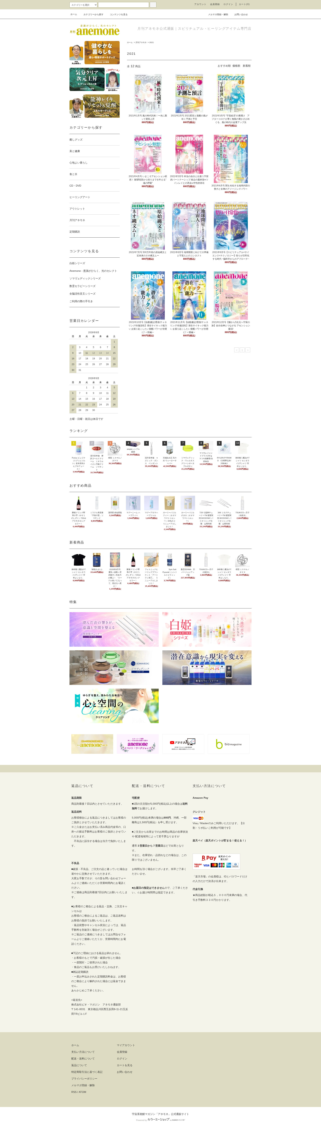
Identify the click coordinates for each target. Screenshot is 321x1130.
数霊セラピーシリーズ (82, 286)
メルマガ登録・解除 (218, 14)
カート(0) (244, 4)
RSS (74, 1091)
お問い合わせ (241, 14)
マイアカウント (126, 1045)
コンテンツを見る (119, 14)
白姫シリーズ (77, 263)
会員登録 (215, 4)
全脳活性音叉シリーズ (82, 293)
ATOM (82, 1091)
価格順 (236, 65)
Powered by (141, 1120)
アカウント (200, 4)
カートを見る (124, 1065)
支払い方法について (83, 1051)
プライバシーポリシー (84, 1078)
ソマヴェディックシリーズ (85, 278)
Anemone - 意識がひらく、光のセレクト (93, 270)
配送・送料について (83, 1058)
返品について (79, 1065)
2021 (151, 42)
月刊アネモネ (141, 42)
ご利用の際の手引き (81, 301)
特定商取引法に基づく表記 (87, 1071)
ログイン (228, 4)
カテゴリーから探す (93, 14)
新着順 (247, 65)
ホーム (73, 14)
